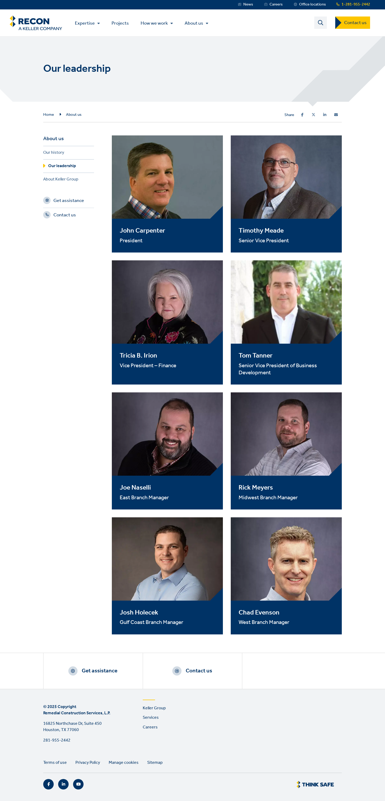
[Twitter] (313, 114)
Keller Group (154, 708)
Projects (120, 23)
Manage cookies (124, 763)
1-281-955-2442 (356, 4)
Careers (276, 4)
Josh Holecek (139, 612)
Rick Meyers (256, 487)
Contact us (355, 22)
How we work (154, 23)
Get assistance (68, 201)
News (248, 4)
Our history (53, 153)
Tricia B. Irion (138, 355)
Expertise (85, 23)
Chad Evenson (259, 612)
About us (194, 23)
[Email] (336, 114)
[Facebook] (302, 114)
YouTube (78, 784)
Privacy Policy (87, 763)
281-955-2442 (56, 740)
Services (151, 718)
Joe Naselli (135, 487)
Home (48, 114)
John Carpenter (142, 230)
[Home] (36, 22)
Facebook (48, 784)
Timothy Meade (261, 230)
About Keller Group (60, 180)
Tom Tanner (256, 355)
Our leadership (62, 166)
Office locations (312, 4)
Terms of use (55, 763)
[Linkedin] (324, 114)
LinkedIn (63, 784)
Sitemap (155, 763)
